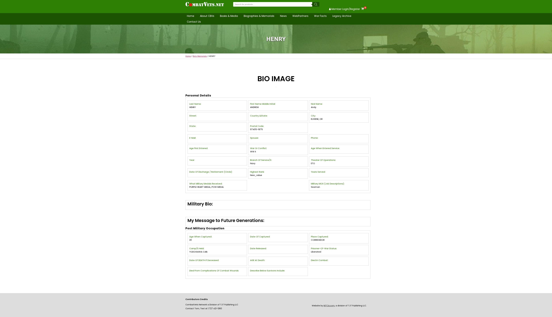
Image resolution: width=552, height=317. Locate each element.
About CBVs (207, 16)
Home (190, 16)
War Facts (320, 16)
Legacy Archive (341, 16)
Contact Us (194, 21)
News (283, 16)
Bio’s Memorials (200, 56)
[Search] (315, 4)
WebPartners (300, 16)
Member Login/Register (345, 9)
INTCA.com (329, 305)
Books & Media (229, 16)
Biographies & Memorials (259, 16)
